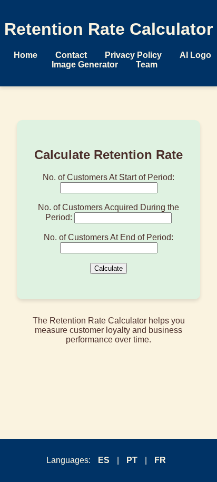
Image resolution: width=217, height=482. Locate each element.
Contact (71, 55)
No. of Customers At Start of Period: (108, 177)
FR (160, 460)
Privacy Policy (133, 55)
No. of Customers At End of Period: (108, 237)
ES (104, 460)
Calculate (108, 268)
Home (25, 55)
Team (146, 64)
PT (131, 460)
